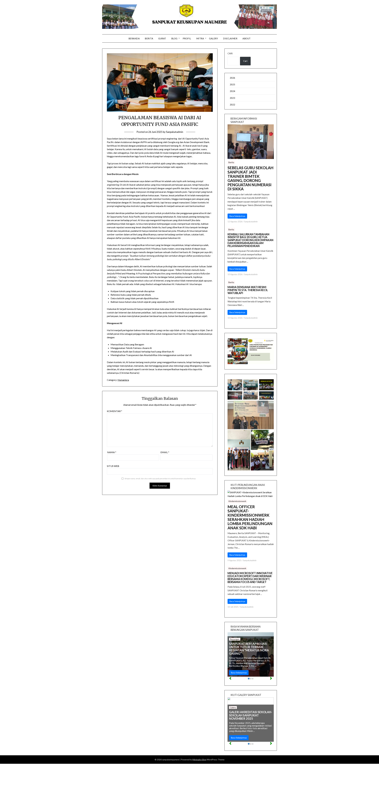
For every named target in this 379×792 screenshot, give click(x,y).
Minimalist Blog (199, 759)
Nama (111, 452)
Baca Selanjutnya (237, 216)
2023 (232, 98)
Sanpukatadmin (174, 131)
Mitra (200, 38)
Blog (174, 38)
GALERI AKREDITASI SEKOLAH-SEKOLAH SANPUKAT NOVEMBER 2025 (250, 715)
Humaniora (123, 379)
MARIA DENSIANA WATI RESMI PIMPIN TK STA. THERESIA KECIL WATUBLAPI (248, 290)
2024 (232, 91)
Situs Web (113, 466)
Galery (213, 38)
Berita (149, 38)
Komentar (114, 411)
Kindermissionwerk (237, 501)
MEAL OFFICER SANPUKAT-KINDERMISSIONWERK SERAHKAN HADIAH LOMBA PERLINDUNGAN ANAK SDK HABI (250, 517)
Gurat (162, 38)
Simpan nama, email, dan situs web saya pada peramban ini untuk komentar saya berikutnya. (160, 478)
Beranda (134, 38)
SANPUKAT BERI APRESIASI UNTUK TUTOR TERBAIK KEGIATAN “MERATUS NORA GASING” (249, 648)
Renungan (234, 639)
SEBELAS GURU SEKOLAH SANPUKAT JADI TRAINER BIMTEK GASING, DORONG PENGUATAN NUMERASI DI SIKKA (250, 178)
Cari (230, 53)
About (247, 38)
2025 (232, 84)
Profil (187, 38)
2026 (232, 77)
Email (164, 452)
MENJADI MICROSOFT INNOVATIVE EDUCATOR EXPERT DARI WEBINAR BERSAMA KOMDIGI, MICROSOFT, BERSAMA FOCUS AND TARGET (250, 577)
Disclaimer (230, 38)
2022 (232, 104)
